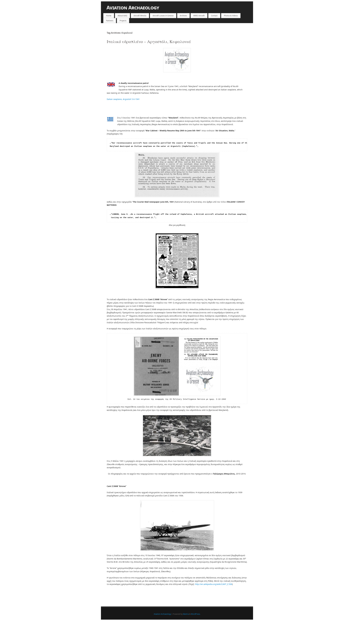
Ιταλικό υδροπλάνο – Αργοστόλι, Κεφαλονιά (149, 41)
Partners (109, 20)
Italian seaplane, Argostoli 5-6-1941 (123, 99)
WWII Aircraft (199, 15)
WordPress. (195, 614)
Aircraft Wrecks (140, 15)
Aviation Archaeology (132, 7)
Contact (214, 15)
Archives (183, 15)
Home (108, 15)
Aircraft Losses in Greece (163, 15)
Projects (123, 20)
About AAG (122, 15)
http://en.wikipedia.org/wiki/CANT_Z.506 (213, 584)
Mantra (186, 614)
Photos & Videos (231, 15)
